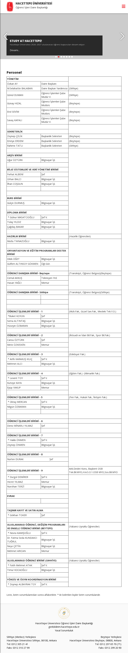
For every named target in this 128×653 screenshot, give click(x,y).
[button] (122, 36)
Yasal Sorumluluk (64, 630)
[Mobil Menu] (123, 6)
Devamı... (15, 50)
